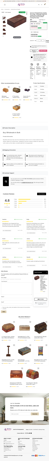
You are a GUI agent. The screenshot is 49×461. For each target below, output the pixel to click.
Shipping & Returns (7, 447)
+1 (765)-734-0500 (8, 445)
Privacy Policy (6, 448)
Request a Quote (34, 51)
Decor (33, 439)
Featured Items (21, 448)
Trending (20, 450)
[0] (44, 4)
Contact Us (20, 443)
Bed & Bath (34, 445)
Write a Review (41, 193)
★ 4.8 (3, 12)
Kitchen (33, 442)
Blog (19, 442)
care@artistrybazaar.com (27, 182)
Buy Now (41, 299)
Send (4, 311)
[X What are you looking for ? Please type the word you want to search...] (38, 4)
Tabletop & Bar (35, 440)
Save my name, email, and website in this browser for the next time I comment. (16, 308)
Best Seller (20, 447)
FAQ (4, 451)
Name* (2, 296)
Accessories (7, 9)
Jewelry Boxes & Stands (15, 9)
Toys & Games (35, 448)
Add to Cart (43, 50)
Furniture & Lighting (36, 444)
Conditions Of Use (7, 450)
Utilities (33, 450)
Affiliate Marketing (21, 444)
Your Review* (4, 281)
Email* (2, 302)
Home (2, 9)
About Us (20, 441)
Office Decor (34, 447)
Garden (33, 443)
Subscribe (34, 414)
